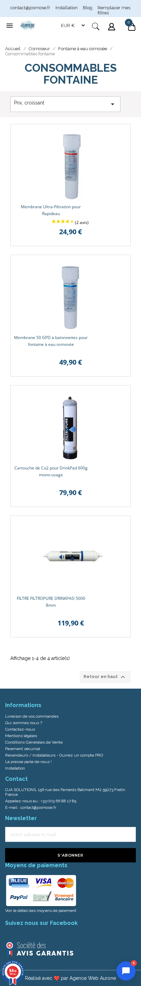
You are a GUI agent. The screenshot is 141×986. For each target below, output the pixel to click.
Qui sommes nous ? (23, 722)
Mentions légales (21, 735)
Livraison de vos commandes (32, 716)
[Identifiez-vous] (112, 30)
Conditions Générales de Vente (34, 742)
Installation (66, 7)
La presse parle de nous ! (28, 761)
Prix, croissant (65, 104)
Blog (87, 7)
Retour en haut (105, 677)
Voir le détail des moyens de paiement (40, 910)
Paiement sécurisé (22, 748)
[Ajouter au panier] (120, 134)
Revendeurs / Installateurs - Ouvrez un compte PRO (54, 755)
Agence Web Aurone (92, 978)
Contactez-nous (20, 729)
